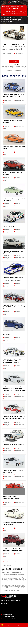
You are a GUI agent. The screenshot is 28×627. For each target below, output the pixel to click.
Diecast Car (6, 6)
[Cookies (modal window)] (2, 624)
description (6, 562)
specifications (16, 562)
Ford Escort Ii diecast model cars (10, 8)
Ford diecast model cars (17, 6)
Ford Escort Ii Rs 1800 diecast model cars (12, 10)
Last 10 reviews (7, 565)
